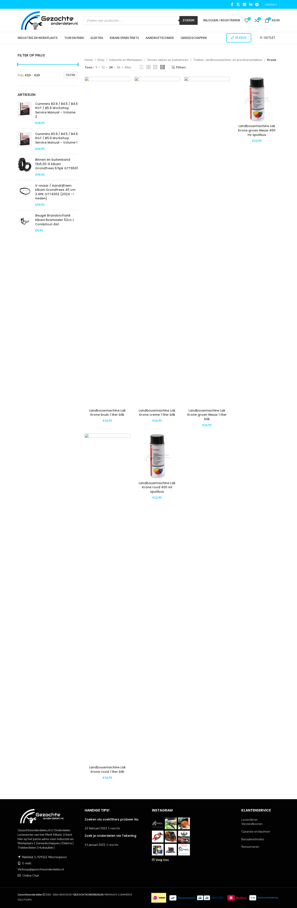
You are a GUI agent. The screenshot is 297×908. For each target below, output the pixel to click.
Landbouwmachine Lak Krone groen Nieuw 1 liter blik (207, 414)
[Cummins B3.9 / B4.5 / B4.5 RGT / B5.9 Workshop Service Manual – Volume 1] (25, 141)
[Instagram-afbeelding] (158, 823)
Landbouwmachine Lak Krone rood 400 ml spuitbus (157, 487)
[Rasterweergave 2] (148, 67)
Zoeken (188, 20)
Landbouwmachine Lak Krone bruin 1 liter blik (107, 412)
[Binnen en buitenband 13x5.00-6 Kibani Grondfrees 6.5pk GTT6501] (25, 167)
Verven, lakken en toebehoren (167, 60)
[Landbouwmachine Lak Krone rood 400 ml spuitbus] (157, 456)
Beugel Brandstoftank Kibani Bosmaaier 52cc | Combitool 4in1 (54, 219)
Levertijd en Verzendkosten (251, 822)
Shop (100, 60)
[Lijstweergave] (141, 67)
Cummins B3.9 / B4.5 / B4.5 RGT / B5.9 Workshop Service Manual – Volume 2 (56, 110)
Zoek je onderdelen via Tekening (110, 835)
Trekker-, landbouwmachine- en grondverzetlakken (227, 60)
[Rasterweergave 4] (162, 67)
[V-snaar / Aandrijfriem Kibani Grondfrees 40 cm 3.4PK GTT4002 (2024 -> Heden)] (25, 195)
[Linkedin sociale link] (251, 4)
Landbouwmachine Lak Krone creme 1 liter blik (157, 412)
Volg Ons (162, 860)
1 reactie (114, 828)
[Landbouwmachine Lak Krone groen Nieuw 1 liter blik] (207, 242)
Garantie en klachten (255, 831)
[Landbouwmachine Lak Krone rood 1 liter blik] (107, 598)
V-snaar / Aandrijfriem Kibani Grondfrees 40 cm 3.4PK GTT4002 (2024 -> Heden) (55, 192)
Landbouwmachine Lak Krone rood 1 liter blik (107, 769)
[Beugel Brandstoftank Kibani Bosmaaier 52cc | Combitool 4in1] (25, 222)
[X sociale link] (238, 4)
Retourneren (250, 846)
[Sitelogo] (49, 20)
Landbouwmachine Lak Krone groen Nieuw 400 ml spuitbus (256, 130)
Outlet (269, 37)
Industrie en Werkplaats (125, 60)
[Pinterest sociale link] (244, 4)
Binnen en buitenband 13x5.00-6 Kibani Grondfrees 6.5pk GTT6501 (56, 164)
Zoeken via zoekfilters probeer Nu (111, 819)
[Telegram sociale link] (257, 4)
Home (89, 60)
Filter (70, 75)
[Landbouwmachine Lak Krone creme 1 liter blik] (157, 242)
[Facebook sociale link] (232, 4)
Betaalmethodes (252, 839)
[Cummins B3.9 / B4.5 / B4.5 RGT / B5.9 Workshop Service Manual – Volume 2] (25, 113)
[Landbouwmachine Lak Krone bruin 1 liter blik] (107, 242)
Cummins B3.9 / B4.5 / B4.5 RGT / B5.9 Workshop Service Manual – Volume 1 (56, 138)
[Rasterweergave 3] (155, 67)
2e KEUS (240, 37)
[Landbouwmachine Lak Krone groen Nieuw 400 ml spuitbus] (257, 99)
